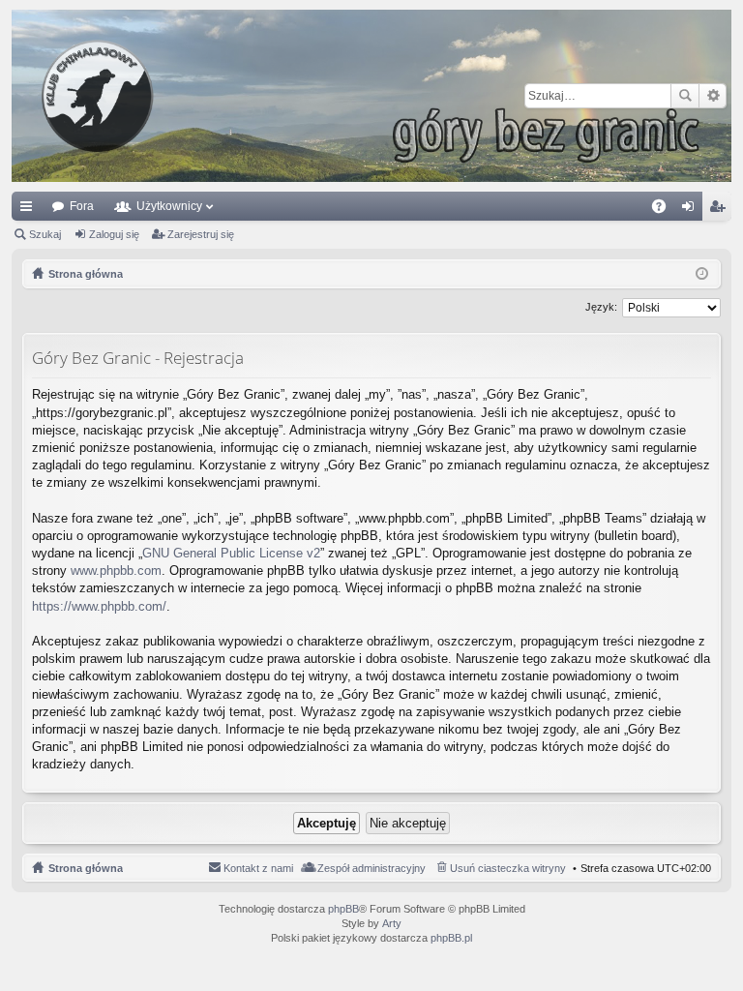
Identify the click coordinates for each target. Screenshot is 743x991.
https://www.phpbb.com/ (99, 606)
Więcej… (30, 210)
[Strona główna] (371, 96)
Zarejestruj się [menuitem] (720, 210)
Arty (391, 923)
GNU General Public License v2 (231, 553)
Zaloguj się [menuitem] (691, 210)
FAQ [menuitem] (665, 210)
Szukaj (684, 95)
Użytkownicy (169, 206)
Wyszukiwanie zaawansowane (712, 95)
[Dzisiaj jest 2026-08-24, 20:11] (702, 274)
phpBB (343, 909)
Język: (601, 307)
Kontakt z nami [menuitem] (258, 868)
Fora (82, 206)
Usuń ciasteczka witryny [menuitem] (508, 868)
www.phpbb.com (116, 570)
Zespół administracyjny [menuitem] (371, 868)
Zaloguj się (114, 234)
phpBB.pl (451, 938)
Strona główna (85, 868)
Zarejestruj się (200, 234)
